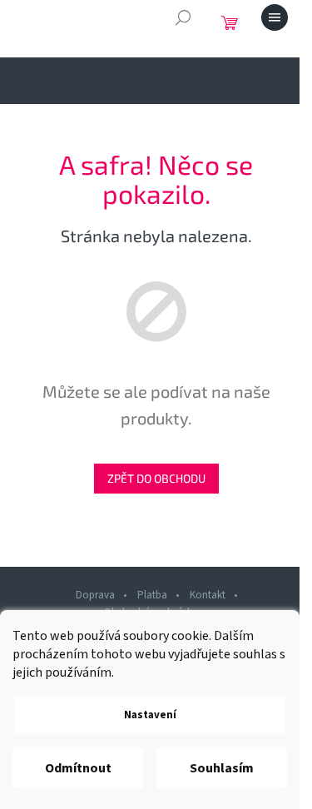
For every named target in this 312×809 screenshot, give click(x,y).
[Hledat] (183, 17)
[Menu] (274, 17)
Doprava (95, 595)
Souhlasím (222, 768)
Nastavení (150, 714)
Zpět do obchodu (156, 478)
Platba (152, 595)
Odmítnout (78, 768)
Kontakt (207, 595)
